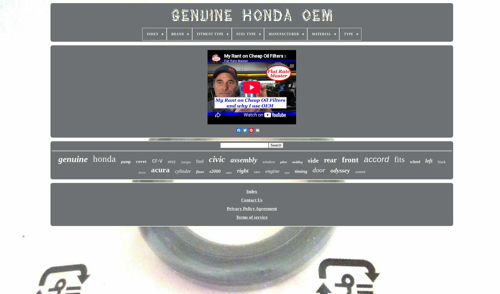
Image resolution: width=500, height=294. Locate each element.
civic (217, 159)
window (268, 162)
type (287, 172)
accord (376, 159)
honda (104, 159)
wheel (415, 162)
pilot (283, 162)
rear (330, 160)
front (350, 159)
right (242, 170)
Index (251, 191)
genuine (73, 159)
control (360, 172)
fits (399, 159)
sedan (229, 172)
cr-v (157, 160)
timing (301, 171)
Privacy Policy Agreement (252, 208)
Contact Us (251, 200)
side (313, 160)
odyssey (340, 170)
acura (160, 170)
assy (172, 161)
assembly (243, 160)
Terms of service (252, 217)
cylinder (183, 171)
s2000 (215, 171)
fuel (200, 161)
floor (200, 172)
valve (257, 172)
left (429, 161)
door (318, 170)
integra (186, 162)
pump (126, 162)
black (442, 162)
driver (142, 172)
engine (272, 171)
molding (297, 162)
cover (141, 161)
